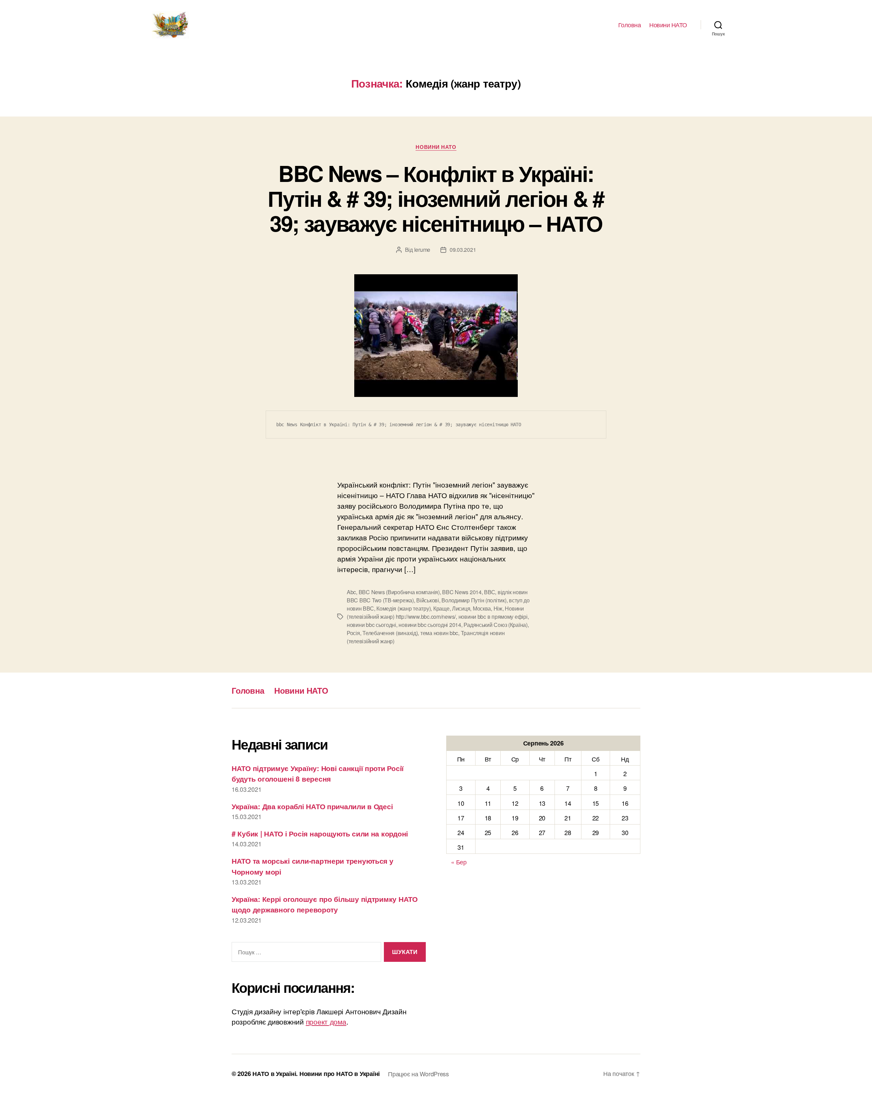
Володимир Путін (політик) (473, 600)
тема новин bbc (439, 633)
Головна (629, 25)
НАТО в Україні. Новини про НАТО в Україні (316, 1073)
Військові (427, 600)
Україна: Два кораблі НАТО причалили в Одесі (312, 806)
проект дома (326, 1021)
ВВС (489, 592)
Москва (482, 608)
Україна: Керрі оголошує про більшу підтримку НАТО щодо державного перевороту (325, 904)
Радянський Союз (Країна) (496, 625)
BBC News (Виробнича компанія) (399, 592)
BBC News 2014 (462, 592)
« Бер (459, 861)
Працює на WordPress (418, 1073)
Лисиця (461, 608)
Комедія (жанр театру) (403, 608)
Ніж (498, 608)
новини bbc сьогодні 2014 (430, 625)
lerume (422, 249)
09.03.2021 (463, 249)
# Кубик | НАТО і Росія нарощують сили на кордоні (320, 833)
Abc (351, 592)
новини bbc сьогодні (371, 625)
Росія (353, 633)
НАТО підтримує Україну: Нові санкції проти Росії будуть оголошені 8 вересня (318, 773)
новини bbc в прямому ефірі (493, 616)
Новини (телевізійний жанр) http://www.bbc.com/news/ (435, 612)
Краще (441, 608)
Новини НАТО (668, 25)
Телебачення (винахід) (390, 633)
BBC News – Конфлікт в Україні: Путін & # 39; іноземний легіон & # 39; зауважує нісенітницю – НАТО (436, 197)
